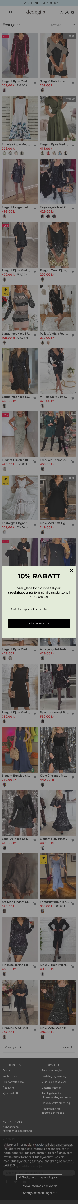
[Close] (71, 570)
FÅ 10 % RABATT (39, 623)
